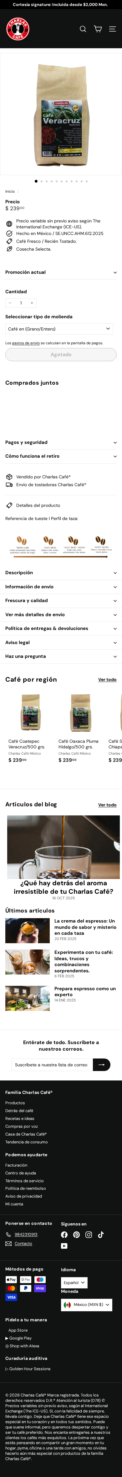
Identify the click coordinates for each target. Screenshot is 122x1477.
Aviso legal (17, 642)
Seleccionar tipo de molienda (39, 317)
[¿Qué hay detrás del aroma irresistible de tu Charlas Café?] (63, 847)
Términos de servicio (24, 1180)
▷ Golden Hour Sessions (28, 1368)
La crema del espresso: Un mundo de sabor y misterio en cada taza (85, 927)
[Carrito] (97, 29)
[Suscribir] (101, 1064)
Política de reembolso (25, 1188)
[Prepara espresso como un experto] (27, 998)
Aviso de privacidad (23, 1196)
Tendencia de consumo (26, 1142)
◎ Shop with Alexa (22, 1346)
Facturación (16, 1165)
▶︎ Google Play (18, 1338)
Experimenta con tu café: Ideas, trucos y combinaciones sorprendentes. (83, 961)
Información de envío (29, 587)
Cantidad (16, 292)
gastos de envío (26, 343)
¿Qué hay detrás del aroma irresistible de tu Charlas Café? (63, 887)
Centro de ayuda (20, 1173)
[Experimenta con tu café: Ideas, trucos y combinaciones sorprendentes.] (27, 962)
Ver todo (107, 679)
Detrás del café (19, 1110)
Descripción (19, 572)
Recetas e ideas (19, 1118)
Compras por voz (21, 1126)
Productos (15, 1102)
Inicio (10, 191)
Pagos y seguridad (26, 442)
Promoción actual (25, 272)
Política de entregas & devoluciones (46, 628)
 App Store (16, 1330)
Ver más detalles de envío (35, 614)
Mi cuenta (14, 1204)
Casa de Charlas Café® (26, 1134)
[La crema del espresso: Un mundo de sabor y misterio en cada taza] (27, 930)
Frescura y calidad (26, 600)
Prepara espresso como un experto (85, 992)
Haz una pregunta (25, 656)
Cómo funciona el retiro (32, 456)
